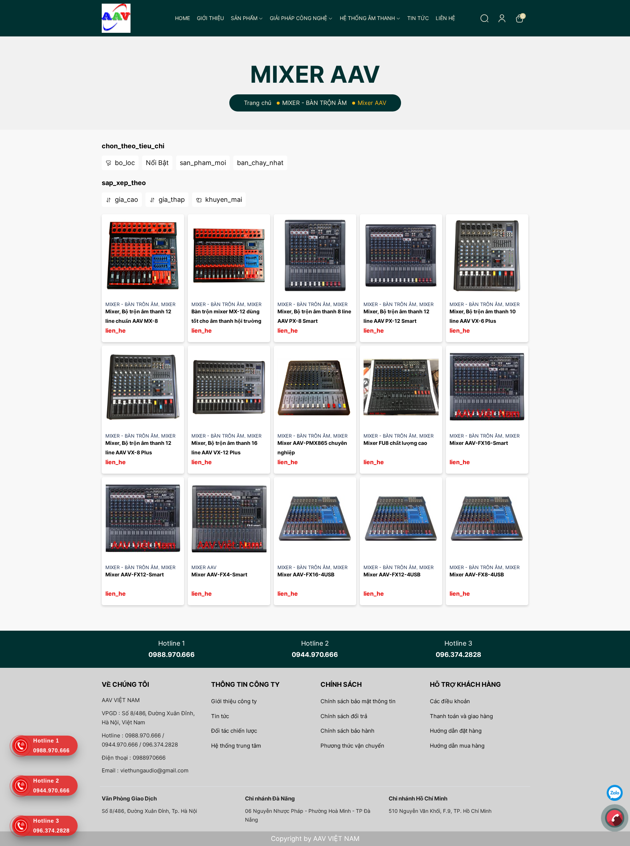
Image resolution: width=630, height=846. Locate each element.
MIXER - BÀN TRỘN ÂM (314, 102)
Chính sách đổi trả (343, 716)
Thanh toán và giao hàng (461, 716)
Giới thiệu (210, 18)
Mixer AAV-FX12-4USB (391, 574)
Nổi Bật (157, 163)
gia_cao (125, 199)
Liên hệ (445, 18)
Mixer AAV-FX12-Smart (134, 574)
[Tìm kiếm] (484, 18)
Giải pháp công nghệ (298, 18)
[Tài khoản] (502, 18)
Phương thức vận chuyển (352, 745)
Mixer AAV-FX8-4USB (477, 574)
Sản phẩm (244, 18)
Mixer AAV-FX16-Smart (479, 443)
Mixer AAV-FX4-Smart (219, 574)
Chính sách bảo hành (347, 730)
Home (182, 18)
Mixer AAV (204, 567)
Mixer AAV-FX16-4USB (305, 574)
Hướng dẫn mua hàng (457, 745)
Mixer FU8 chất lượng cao (395, 443)
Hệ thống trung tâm (236, 745)
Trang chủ (257, 102)
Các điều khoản (450, 701)
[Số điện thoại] (615, 817)
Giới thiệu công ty (234, 701)
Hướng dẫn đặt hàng (456, 730)
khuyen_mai (222, 199)
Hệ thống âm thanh (367, 18)
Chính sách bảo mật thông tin (358, 701)
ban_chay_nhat (260, 163)
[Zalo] (615, 792)
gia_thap (171, 199)
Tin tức (418, 18)
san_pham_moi (203, 163)
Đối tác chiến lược (234, 730)
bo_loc (124, 163)
